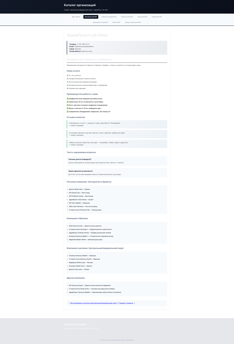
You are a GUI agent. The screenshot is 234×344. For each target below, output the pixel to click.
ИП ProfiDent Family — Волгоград (81, 196)
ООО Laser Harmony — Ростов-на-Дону (83, 206)
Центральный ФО (91, 17)
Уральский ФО (142, 17)
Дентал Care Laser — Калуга (79, 269)
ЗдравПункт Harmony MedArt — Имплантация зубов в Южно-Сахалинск (95, 292)
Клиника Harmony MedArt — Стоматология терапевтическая (91, 236)
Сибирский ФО (157, 17)
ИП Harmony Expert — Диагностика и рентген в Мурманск (90, 285)
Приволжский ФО (127, 17)
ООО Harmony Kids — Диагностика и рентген (85, 226)
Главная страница (126, 303)
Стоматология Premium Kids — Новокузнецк (85, 210)
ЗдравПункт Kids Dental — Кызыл (81, 199)
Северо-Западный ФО (109, 17)
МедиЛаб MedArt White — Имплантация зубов (85, 239)
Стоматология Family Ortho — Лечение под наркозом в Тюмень (92, 289)
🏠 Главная (76, 17)
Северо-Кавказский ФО (133, 22)
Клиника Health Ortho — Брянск (80, 266)
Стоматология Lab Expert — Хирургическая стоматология (90, 229)
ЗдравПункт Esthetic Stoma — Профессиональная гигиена (90, 233)
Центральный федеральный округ (82, 10)
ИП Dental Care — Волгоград (79, 193)
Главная (66, 10)
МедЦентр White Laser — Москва (81, 262)
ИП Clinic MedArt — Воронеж (79, 203)
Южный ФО (116, 22)
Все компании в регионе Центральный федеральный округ (94, 303)
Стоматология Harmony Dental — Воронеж (84, 259)
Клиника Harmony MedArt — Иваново (82, 256)
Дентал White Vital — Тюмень (79, 189)
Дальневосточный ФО (100, 22)
